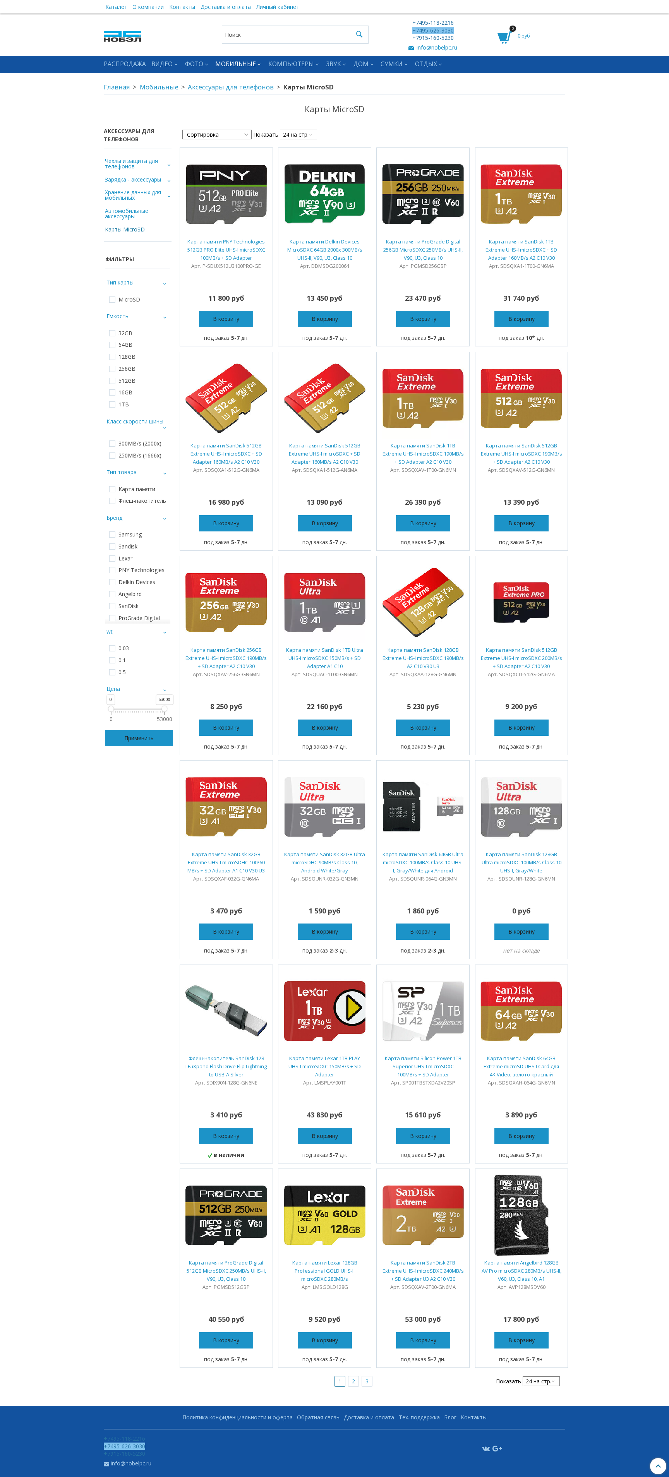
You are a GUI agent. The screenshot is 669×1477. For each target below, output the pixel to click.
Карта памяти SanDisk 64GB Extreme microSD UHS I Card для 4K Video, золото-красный (521, 1066)
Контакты (182, 6)
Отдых (426, 64)
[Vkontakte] (486, 1448)
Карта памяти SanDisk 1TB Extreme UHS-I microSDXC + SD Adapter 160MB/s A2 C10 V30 (521, 249)
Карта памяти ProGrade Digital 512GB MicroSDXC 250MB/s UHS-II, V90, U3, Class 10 (226, 1270)
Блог (450, 1417)
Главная (117, 86)
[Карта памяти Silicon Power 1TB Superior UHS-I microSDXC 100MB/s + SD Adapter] (423, 1011)
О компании (148, 6)
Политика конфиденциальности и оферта (237, 1417)
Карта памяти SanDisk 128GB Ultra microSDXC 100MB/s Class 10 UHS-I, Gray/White (521, 862)
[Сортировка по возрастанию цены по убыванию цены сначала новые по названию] (217, 134)
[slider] (111, 709)
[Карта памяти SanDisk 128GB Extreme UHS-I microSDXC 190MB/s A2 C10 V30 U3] (423, 602)
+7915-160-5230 (433, 37)
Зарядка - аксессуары (133, 179)
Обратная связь (318, 1417)
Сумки (392, 64)
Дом (361, 64)
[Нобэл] (122, 34)
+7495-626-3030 (433, 30)
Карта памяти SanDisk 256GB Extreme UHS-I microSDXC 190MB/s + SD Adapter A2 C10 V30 (226, 658)
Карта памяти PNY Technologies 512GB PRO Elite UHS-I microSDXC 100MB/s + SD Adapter (226, 249)
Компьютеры (291, 64)
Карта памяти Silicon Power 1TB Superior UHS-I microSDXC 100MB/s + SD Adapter (423, 1066)
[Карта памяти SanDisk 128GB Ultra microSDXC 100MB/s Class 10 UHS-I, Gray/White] (522, 807)
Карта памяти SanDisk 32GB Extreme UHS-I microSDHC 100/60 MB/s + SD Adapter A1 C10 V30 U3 (226, 862)
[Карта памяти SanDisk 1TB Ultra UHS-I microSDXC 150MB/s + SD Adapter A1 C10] (324, 602)
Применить (139, 738)
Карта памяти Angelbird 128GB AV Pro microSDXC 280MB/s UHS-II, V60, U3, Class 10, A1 (521, 1270)
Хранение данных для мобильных (133, 194)
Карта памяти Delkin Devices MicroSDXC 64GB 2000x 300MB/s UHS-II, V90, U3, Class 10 (324, 249)
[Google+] (497, 1448)
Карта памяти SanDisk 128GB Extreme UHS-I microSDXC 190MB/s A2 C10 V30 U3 (423, 658)
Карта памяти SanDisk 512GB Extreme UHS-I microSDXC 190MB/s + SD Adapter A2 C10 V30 (521, 453)
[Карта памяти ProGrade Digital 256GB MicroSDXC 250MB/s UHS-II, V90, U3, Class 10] (423, 194)
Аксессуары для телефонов (231, 86)
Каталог (116, 6)
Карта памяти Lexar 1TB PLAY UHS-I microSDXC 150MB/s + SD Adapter (324, 1066)
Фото (194, 64)
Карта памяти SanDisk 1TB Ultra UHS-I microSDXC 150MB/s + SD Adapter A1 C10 (324, 658)
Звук (333, 64)
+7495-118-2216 (433, 22)
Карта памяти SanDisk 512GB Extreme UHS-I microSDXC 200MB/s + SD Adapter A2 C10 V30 (521, 658)
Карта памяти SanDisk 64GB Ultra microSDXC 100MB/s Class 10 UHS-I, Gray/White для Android (423, 862)
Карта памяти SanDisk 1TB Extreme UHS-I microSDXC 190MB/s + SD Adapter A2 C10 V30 (423, 453)
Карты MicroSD (125, 229)
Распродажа (125, 64)
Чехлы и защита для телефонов (131, 163)
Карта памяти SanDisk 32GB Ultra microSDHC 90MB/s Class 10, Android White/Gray (324, 862)
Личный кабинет (277, 6)
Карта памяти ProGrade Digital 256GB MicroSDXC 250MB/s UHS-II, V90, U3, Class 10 (423, 249)
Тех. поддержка (419, 1417)
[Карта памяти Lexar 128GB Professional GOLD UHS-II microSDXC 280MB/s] (324, 1215)
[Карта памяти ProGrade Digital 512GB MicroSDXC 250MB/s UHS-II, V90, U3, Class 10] (226, 1215)
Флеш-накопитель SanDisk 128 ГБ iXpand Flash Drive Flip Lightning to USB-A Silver (226, 1066)
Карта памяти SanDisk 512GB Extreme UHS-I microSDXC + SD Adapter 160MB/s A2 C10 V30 (226, 453)
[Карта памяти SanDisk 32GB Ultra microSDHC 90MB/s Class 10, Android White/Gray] (324, 807)
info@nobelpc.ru (436, 47)
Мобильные (235, 64)
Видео (162, 64)
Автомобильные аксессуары (126, 213)
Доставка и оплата (226, 6)
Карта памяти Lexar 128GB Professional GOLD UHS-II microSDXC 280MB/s (324, 1270)
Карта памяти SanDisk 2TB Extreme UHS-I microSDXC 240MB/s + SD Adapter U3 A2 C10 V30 (423, 1270)
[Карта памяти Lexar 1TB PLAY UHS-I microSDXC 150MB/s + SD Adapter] (324, 1011)
